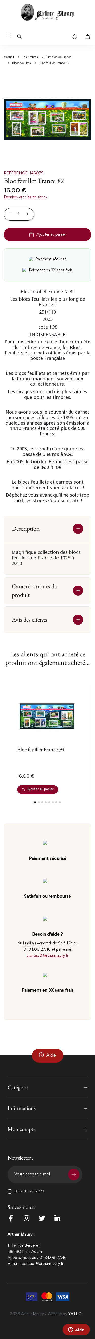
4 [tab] (46, 802)
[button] (47, 1056)
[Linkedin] (57, 1218)
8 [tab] (60, 802)
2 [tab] (39, 802)
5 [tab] (49, 802)
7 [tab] (56, 802)
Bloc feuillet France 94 (41, 749)
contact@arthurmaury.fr (47, 955)
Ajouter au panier (51, 234)
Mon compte (22, 1129)
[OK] (73, 1174)
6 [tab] (53, 802)
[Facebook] (11, 1218)
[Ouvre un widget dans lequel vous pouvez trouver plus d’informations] (76, 1330)
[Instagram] (26, 1218)
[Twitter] (42, 1218)
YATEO (75, 1314)
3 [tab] (42, 802)
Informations (22, 1108)
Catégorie (18, 1087)
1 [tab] (35, 802)
